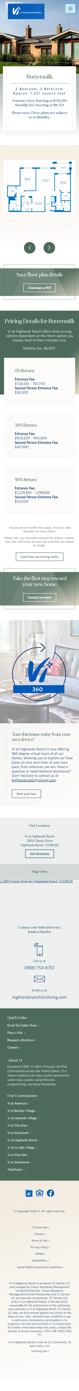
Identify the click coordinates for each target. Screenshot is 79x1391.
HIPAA (39, 1254)
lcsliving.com (39, 1351)
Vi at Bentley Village (21, 1110)
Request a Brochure (20, 1040)
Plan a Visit (15, 1032)
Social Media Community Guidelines (39, 1267)
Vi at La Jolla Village (21, 1147)
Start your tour (26, 794)
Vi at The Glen (17, 1125)
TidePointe (14, 1169)
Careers (12, 1047)
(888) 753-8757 (39, 967)
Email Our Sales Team (22, 1025)
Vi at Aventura (17, 1103)
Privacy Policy (39, 1247)
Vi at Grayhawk (18, 1133)
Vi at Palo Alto (17, 1155)
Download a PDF (39, 288)
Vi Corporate (39, 1227)
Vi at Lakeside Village (22, 1118)
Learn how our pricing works (40, 557)
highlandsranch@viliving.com (34, 780)
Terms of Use (39, 1240)
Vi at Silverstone (18, 1162)
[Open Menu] (70, 8)
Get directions (39, 854)
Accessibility (39, 1260)
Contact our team (39, 597)
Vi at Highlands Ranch (22, 1140)
